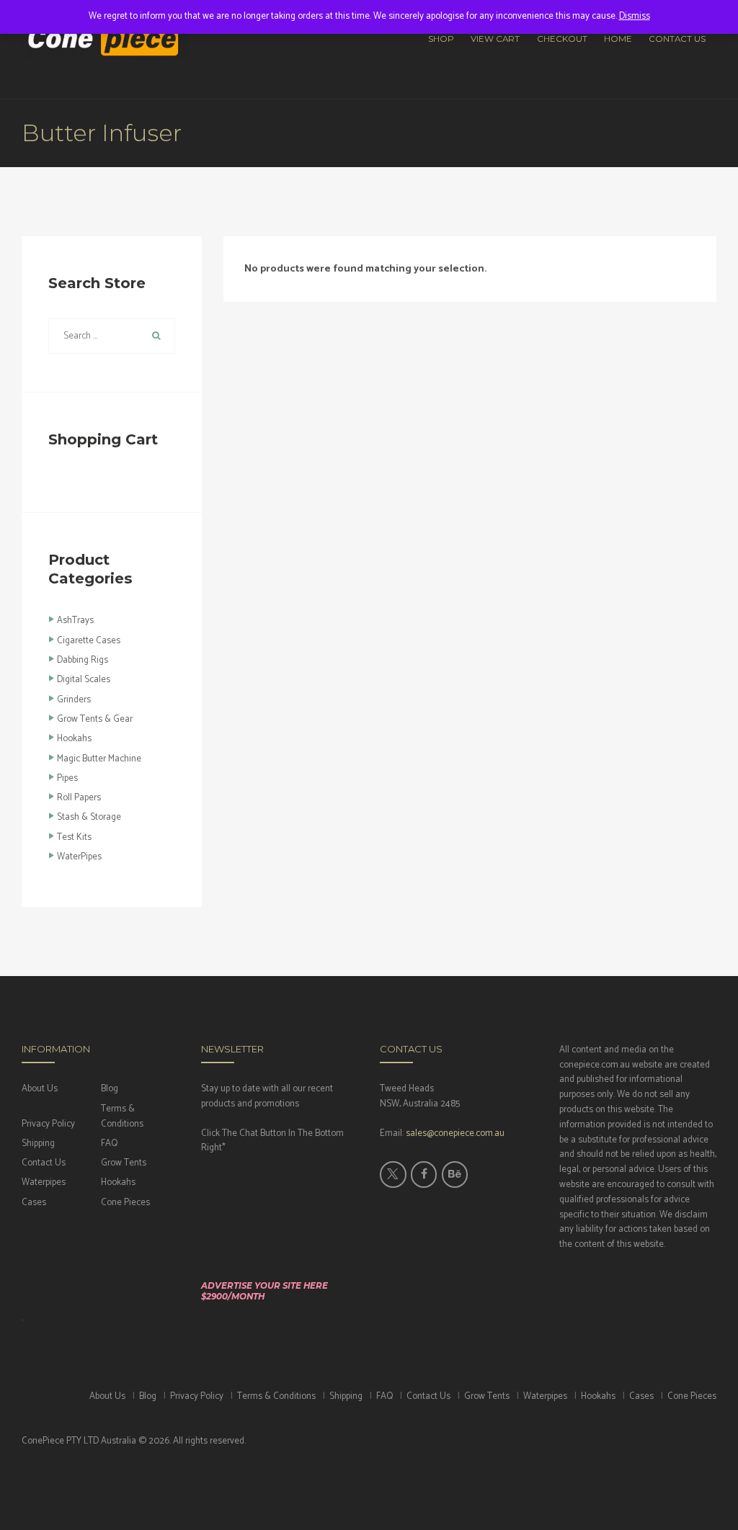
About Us (40, 1088)
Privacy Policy (48, 1124)
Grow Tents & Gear (95, 719)
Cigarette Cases (88, 640)
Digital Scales (83, 679)
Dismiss (634, 16)
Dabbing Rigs (82, 660)
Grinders (74, 699)
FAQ (109, 1143)
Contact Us (44, 1163)
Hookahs (74, 738)
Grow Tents (123, 1163)
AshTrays (75, 620)
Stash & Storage (89, 817)
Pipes (67, 778)
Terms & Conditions (122, 1116)
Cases (34, 1202)
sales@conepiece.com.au (455, 1133)
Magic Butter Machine (99, 758)
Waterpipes (44, 1182)
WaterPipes (79, 856)
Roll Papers (79, 797)
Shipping (38, 1143)
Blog (109, 1088)
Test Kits (74, 837)
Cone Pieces (125, 1202)
